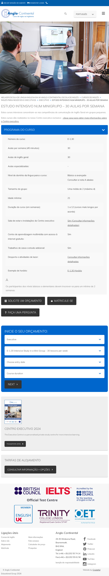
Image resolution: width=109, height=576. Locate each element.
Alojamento (6, 544)
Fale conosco (33, 541)
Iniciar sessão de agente (14, 3)
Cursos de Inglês (90, 97)
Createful (96, 570)
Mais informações (35, 537)
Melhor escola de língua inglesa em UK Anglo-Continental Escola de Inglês (40, 97)
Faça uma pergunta (22, 312)
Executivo (44, 100)
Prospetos (32, 548)
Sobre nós (5, 541)
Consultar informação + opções (28, 469)
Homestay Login (37, 3)
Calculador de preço (36, 544)
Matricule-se (63, 300)
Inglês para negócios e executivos (18, 100)
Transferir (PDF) (14, 444)
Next (11, 384)
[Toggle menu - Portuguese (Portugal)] (103, 13)
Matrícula (5, 548)
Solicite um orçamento (25, 300)
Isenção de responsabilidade (67, 562)
